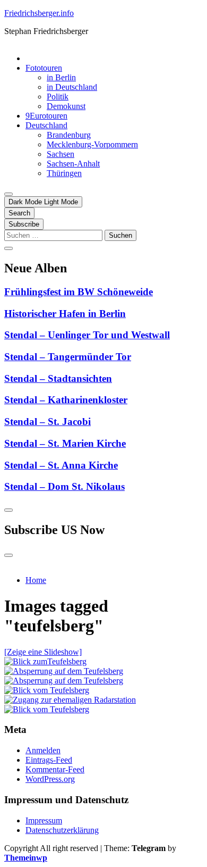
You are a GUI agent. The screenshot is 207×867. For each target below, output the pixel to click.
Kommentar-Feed (54, 769)
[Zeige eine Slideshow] (43, 651)
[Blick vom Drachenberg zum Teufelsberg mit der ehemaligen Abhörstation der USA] (45, 661)
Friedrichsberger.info (39, 13)
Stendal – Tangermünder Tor (67, 356)
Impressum (43, 820)
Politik (57, 96)
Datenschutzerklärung (62, 830)
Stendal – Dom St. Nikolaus (64, 486)
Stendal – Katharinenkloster (65, 399)
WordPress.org (50, 778)
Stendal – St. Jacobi (47, 421)
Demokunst (66, 106)
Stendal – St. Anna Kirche (61, 465)
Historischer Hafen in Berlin (65, 313)
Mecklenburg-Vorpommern (92, 144)
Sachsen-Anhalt (73, 163)
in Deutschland (72, 86)
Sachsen (60, 154)
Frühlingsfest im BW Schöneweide (78, 291)
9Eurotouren (46, 115)
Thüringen (64, 173)
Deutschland (46, 125)
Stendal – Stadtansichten (58, 378)
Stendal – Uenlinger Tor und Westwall (87, 334)
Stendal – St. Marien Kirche (65, 443)
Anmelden (43, 750)
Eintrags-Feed (48, 759)
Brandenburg (69, 134)
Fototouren (43, 67)
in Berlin (61, 77)
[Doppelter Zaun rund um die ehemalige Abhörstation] (63, 680)
